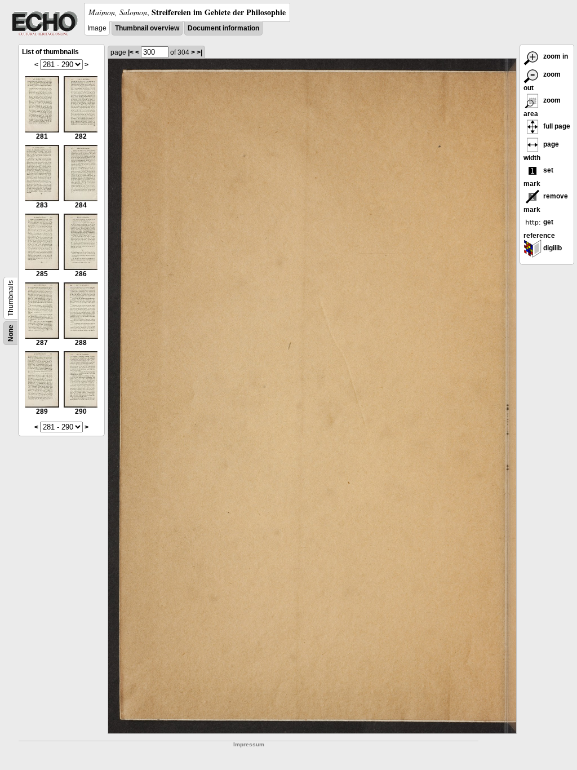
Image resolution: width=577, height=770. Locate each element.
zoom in (555, 56)
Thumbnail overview (147, 28)
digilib (552, 248)
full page (556, 126)
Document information (223, 28)
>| (199, 52)
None (11, 333)
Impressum (248, 744)
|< (131, 52)
